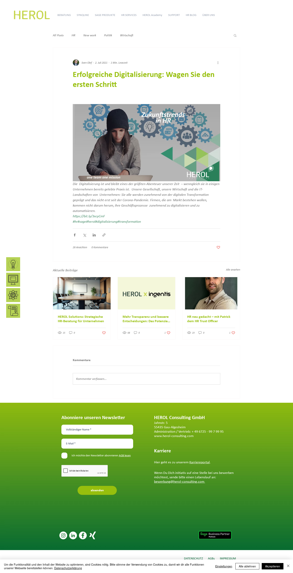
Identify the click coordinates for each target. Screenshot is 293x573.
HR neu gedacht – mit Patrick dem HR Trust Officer (208, 318)
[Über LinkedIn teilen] (94, 235)
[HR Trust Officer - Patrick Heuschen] (211, 293)
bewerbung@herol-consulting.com (179, 481)
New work (89, 35)
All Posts (58, 35)
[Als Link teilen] (104, 235)
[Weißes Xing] (92, 535)
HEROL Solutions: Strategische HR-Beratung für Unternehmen (81, 318)
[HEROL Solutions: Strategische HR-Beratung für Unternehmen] (82, 293)
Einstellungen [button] (223, 566)
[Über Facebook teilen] (75, 235)
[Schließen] (288, 566)
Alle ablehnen (247, 566)
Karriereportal (199, 462)
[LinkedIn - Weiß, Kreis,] (73, 535)
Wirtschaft (126, 35)
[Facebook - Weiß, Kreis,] (83, 535)
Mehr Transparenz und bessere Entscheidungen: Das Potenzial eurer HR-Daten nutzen (146, 318)
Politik (108, 35)
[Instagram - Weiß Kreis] (63, 535)
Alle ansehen (233, 269)
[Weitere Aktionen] (217, 62)
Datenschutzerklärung (68, 568)
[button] (235, 35)
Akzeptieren (272, 566)
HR (73, 35)
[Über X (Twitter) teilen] (84, 235)
